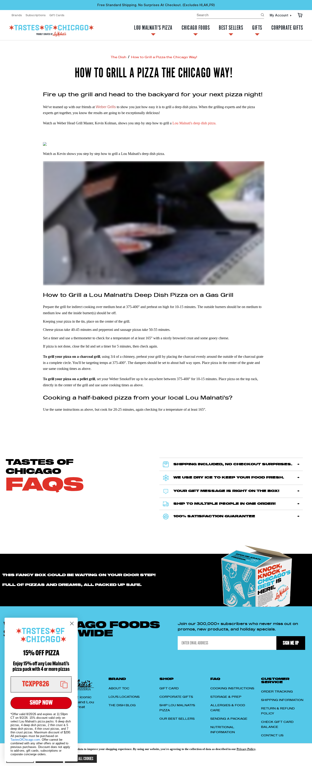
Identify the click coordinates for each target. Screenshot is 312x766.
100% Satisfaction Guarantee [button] (214, 516)
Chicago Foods (196, 28)
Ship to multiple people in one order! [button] (224, 503)
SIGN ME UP (291, 643)
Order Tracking (277, 691)
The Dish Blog (122, 705)
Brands (17, 15)
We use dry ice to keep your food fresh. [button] (228, 477)
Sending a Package (228, 718)
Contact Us (272, 735)
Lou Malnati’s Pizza (153, 28)
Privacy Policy (246, 749)
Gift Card (169, 688)
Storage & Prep (225, 696)
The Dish (118, 57)
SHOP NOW (41, 703)
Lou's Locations (124, 696)
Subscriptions (36, 15)
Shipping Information (282, 700)
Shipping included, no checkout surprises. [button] (232, 464)
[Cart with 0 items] (300, 15)
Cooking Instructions (232, 688)
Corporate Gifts (287, 28)
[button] (41, 684)
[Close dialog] (72, 623)
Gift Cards (56, 15)
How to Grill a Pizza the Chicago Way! (164, 57)
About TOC (118, 688)
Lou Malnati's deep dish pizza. (194, 123)
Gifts (257, 28)
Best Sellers (231, 28)
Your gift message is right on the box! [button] (226, 491)
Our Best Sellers (177, 718)
